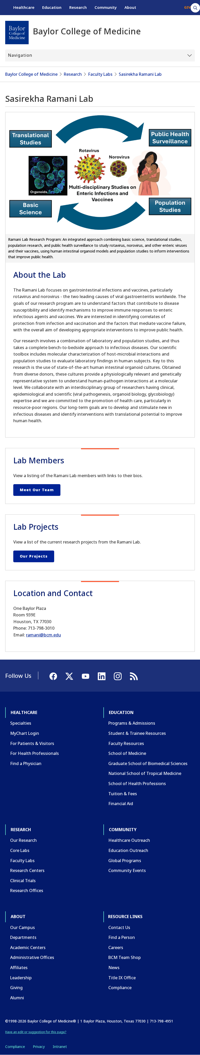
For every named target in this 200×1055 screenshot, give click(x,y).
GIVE (188, 7)
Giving (16, 987)
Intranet (60, 1046)
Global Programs (124, 860)
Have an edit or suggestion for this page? (35, 1032)
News (114, 967)
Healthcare (23, 7)
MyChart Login (24, 733)
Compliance (120, 987)
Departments (23, 937)
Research (78, 7)
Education (51, 7)
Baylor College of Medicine (31, 74)
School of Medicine (127, 753)
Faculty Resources (126, 743)
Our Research (23, 840)
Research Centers (27, 870)
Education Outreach (128, 850)
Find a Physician (25, 763)
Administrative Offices (32, 957)
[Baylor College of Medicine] (17, 32)
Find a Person (121, 937)
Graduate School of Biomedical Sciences (148, 763)
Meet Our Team (37, 489)
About (130, 7)
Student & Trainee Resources (137, 733)
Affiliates (19, 967)
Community (106, 7)
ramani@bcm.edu (43, 635)
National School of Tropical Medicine (144, 773)
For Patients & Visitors (32, 743)
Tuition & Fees (122, 794)
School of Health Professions (137, 783)
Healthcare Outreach (129, 840)
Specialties (20, 723)
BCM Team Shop (124, 957)
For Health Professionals (34, 753)
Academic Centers (28, 947)
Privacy (39, 1046)
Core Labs (19, 850)
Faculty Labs (100, 74)
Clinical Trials (23, 880)
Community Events (127, 870)
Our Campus (22, 927)
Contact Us (119, 927)
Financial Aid (120, 803)
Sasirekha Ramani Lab (140, 74)
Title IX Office (122, 978)
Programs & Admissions (131, 723)
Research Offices (26, 890)
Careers (115, 947)
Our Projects (34, 556)
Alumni (17, 998)
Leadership (21, 978)
